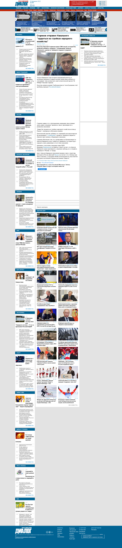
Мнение (46, 10)
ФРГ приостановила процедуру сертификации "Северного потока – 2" (38, 23)
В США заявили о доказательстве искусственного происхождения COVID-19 (25, 449)
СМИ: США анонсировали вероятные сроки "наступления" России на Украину (25, 249)
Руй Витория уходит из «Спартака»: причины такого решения (26, 369)
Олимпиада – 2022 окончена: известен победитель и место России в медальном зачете (66, 363)
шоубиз (80, 8)
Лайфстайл (48, 264)
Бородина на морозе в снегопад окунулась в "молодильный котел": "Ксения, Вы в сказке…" (25, 302)
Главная (18, 8)
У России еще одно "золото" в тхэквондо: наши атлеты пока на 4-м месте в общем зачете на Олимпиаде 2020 (26, 385)
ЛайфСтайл (53, 10)
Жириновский (47, 147)
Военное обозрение (57, 8)
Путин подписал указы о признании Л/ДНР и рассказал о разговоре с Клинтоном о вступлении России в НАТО (25, 137)
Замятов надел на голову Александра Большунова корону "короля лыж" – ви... (44, 29)
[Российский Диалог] (21, 5)
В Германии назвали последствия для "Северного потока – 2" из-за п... (23, 23)
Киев (30, 10)
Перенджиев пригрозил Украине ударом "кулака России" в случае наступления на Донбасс (25, 60)
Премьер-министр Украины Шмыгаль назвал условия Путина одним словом (27, 29)
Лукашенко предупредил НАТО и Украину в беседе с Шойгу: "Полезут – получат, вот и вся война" (26, 262)
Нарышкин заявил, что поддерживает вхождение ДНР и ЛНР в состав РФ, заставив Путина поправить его (26, 143)
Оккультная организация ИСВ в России (25, 445)
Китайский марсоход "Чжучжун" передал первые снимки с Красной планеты (26, 452)
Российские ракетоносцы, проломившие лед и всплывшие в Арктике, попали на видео (25, 99)
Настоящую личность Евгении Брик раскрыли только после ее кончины (25, 414)
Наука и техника (90, 8)
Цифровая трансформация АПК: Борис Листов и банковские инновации (26, 492)
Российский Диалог (55, 87)
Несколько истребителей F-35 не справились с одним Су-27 (26, 95)
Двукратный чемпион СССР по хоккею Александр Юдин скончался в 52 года (63, 29)
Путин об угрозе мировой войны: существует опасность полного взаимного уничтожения (25, 91)
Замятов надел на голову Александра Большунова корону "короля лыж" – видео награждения (46, 267)
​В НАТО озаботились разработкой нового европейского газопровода (26, 334)
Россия (25, 8)
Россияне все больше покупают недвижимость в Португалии (26, 483)
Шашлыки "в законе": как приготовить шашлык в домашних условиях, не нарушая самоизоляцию (25, 516)
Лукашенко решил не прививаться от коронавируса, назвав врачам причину (25, 65)
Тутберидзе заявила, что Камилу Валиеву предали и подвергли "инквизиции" (26, 422)
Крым (35, 10)
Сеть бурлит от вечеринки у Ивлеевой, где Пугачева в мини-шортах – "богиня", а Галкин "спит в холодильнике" (26, 296)
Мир (38, 8)
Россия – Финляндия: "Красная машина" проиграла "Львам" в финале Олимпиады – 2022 (45, 382)
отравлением (51, 135)
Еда (86, 10)
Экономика (45, 8)
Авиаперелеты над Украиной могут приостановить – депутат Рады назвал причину (26, 215)
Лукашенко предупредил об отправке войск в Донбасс (26, 256)
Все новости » (30, 68)
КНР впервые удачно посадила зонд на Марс (25, 456)
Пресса (73, 10)
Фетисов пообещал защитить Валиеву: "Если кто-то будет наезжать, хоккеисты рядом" (26, 418)
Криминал (41, 160)
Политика (53, 160)
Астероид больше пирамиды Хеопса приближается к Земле (26, 459)
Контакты (82, 533)
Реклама (93, 529)
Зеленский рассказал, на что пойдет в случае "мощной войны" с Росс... (68, 23)
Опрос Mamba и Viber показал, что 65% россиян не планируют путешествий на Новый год (26, 488)
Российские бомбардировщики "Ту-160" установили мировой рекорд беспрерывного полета (26, 104)
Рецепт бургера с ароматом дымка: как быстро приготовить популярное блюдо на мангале (26, 524)
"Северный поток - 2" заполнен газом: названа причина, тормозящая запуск (26, 341)
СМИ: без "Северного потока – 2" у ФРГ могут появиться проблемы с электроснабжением (83, 3)
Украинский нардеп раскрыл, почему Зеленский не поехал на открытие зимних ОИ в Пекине (26, 219)
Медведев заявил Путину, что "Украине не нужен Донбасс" (66, 323)
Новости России (47, 160)
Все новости (19, 10)
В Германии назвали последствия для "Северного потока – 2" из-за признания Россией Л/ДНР (47, 229)
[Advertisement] (57, 105)
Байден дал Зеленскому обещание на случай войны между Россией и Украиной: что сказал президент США (26, 210)
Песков (57, 155)
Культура (101, 8)
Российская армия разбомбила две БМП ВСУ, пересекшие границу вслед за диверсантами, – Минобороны (26, 183)
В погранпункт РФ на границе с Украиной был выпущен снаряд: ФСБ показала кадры (25, 179)
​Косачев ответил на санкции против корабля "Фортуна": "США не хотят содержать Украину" (26, 55)
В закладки (42, 169)
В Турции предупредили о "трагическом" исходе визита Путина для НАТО (26, 253)
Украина (32, 8)
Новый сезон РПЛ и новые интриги (25, 382)
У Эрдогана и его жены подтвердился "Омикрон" (25, 259)
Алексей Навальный (63, 160)
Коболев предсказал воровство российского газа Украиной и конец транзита (26, 337)
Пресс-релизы (61, 10)
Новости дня (79, 10)
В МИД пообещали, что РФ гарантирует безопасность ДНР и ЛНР (53, 23)
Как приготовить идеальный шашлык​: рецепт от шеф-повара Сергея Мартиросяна (26, 520)
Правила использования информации (25, 537)
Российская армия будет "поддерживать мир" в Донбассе (98, 23)
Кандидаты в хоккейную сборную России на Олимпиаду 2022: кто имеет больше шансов (26, 373)
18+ (33, 5)
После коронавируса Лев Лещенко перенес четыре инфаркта (25, 292)
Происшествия (71, 8)
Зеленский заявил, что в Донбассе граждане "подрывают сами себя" (67, 381)
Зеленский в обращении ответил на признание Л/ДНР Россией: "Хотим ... (83, 23)
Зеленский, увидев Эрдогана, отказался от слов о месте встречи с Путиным (26, 223)
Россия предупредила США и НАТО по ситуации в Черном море (26, 107)
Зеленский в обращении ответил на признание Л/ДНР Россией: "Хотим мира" (26, 171)
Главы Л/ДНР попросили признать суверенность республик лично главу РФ (100, 30)
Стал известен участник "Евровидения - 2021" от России (25, 305)
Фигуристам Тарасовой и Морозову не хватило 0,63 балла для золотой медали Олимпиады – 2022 (46, 401)
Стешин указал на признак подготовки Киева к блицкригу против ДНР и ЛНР (26, 51)
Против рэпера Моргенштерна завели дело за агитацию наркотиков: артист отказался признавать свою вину (26, 287)
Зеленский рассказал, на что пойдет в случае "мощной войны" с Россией (67, 266)
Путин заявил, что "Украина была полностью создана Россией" (81, 29)
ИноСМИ (40, 10)
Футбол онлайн (92, 10)
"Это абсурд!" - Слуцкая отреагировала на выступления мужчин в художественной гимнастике (26, 378)
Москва (26, 10)
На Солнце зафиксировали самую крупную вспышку (92, 54)
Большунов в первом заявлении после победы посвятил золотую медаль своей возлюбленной (67, 401)
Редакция (82, 531)
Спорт (67, 10)
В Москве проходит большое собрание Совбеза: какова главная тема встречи (46, 363)
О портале (82, 529)
